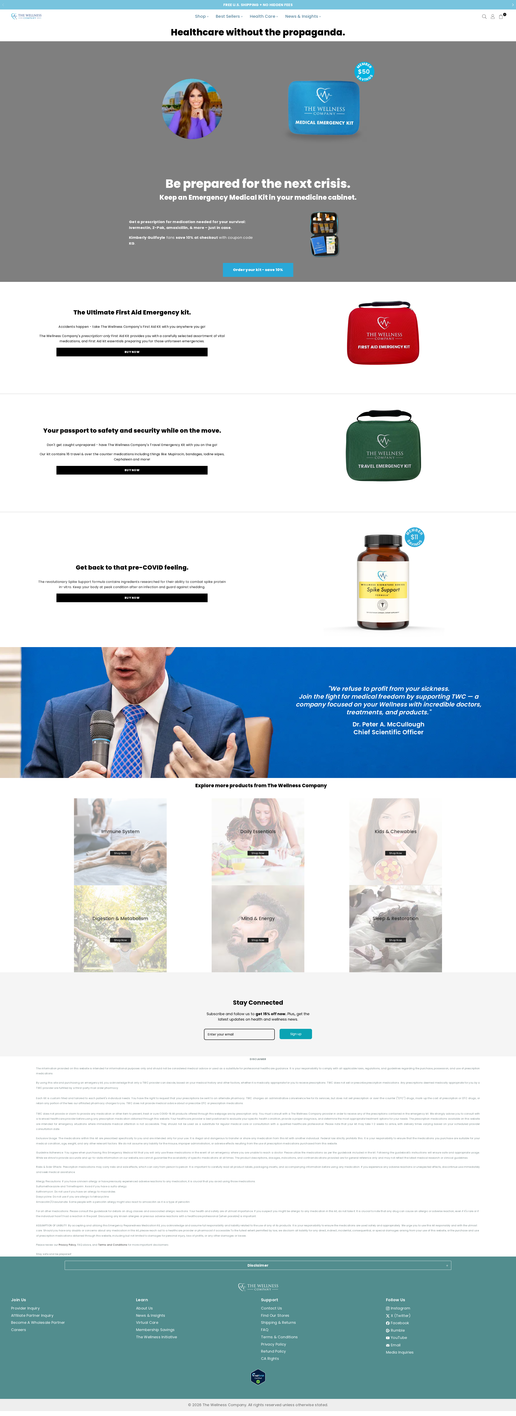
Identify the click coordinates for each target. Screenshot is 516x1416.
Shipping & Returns (278, 1322)
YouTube (399, 1337)
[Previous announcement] (3, 5)
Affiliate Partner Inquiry (32, 1315)
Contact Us (271, 1308)
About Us (144, 1308)
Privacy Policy (67, 1244)
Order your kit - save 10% (258, 269)
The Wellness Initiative (156, 1336)
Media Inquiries (400, 1352)
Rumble (398, 1330)
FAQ (264, 1329)
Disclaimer (258, 1265)
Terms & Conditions (279, 1336)
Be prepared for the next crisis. (258, 183)
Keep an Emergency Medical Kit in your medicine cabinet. (258, 197)
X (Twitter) (401, 1315)
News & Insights (150, 1315)
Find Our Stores (275, 1315)
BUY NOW (132, 352)
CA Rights (270, 1358)
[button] (501, 16)
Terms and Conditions (112, 1244)
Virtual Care (147, 1322)
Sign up (296, 1034)
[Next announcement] (513, 5)
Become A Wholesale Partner (38, 1322)
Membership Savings (155, 1329)
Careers (18, 1329)
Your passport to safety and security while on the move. (132, 430)
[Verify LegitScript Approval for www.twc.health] (258, 1383)
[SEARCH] (484, 16)
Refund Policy (273, 1351)
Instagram (400, 1308)
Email (396, 1345)
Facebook (400, 1322)
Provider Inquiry (25, 1308)
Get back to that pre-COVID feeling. (132, 567)
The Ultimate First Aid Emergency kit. (132, 312)
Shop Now (120, 853)
